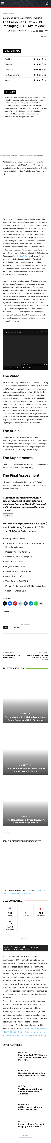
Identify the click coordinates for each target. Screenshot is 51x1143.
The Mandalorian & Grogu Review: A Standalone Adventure (26, 821)
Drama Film (25, 714)
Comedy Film (25, 765)
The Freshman (15, 628)
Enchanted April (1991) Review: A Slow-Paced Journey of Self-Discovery (25, 718)
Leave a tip (8, 515)
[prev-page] (4, 831)
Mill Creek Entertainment (30, 18)
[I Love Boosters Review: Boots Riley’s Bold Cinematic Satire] (25, 749)
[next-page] (8, 831)
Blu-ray (11, 13)
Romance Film (23, 1104)
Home (5, 13)
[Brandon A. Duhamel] (5, 31)
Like (10, 907)
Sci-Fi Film (25, 816)
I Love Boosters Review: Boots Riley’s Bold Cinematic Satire (25, 770)
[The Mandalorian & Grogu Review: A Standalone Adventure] (25, 800)
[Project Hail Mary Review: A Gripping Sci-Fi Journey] (9, 1124)
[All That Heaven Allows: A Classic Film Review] (9, 1107)
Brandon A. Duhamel (17, 31)
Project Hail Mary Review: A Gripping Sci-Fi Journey (31, 1125)
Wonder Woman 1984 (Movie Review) (11, 657)
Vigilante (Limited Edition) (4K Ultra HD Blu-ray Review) (37, 658)
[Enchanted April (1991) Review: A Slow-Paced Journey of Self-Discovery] (25, 698)
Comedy (14, 18)
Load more (25, 1135)
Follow (25, 907)
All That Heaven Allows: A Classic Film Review (30, 1108)
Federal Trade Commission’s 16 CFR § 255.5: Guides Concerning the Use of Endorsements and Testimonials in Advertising (25, 1032)
